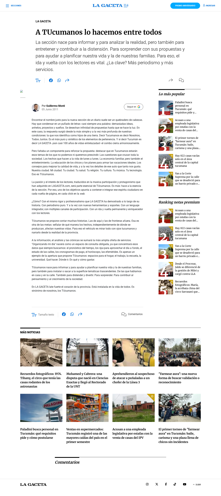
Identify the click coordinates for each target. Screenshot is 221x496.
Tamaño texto (46, 314)
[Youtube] (184, 484)
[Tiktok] (175, 484)
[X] (156, 484)
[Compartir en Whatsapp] (59, 81)
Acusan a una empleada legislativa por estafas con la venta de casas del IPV (187, 127)
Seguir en (131, 106)
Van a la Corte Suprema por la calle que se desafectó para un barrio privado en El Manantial (187, 180)
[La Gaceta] (110, 5)
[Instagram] (147, 484)
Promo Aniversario (185, 6)
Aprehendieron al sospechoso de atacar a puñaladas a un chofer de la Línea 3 (133, 378)
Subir (198, 485)
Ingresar (210, 6)
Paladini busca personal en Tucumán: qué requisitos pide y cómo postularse (184, 109)
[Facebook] (166, 484)
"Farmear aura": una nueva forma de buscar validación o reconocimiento (179, 378)
